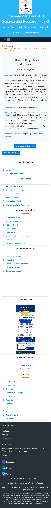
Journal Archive (12, 260)
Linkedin (9, 468)
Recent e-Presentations (15, 243)
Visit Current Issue (13, 256)
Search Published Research (17, 264)
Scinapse (9, 411)
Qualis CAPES (11, 382)
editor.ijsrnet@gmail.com (18, 451)
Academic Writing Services (17, 236)
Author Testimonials (14, 221)
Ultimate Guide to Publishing (17, 205)
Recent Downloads (13, 271)
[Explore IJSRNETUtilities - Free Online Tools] (25, 329)
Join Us (5, 435)
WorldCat (9, 400)
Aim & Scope (11, 229)
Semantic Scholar (13, 415)
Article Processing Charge (16, 190)
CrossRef (9, 389)
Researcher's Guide (14, 201)
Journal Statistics (13, 218)
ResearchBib (11, 418)
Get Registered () (15, 174)
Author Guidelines (13, 194)
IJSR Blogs (10, 240)
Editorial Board (12, 225)
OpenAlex (10, 404)
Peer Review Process (14, 197)
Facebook (10, 462)
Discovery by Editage (14, 393)
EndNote (42, 134)
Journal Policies (12, 232)
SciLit (8, 407)
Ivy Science (10, 396)
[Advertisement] (25, 285)
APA (23, 134)
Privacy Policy (7, 439)
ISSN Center (11, 385)
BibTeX (34, 134)
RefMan (7, 136)
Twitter (9, 474)
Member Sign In (12, 170)
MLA (28, 134)
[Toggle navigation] (7, 39)
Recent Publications (14, 267)
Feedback (6, 431)
